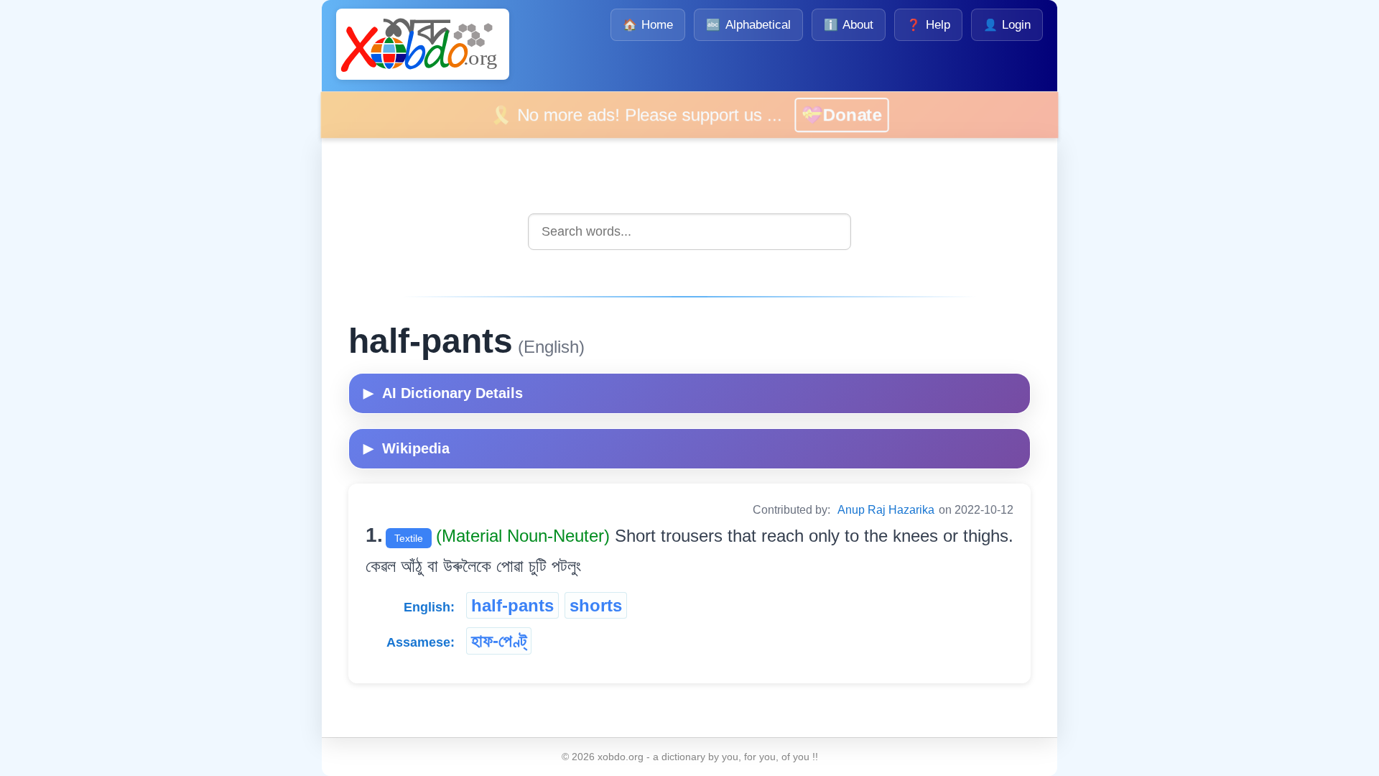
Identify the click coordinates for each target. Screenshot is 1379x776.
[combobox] (689, 231)
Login (1007, 25)
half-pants (512, 605)
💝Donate (862, 114)
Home (648, 25)
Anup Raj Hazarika (885, 510)
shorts (596, 605)
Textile (408, 538)
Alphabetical (748, 25)
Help (927, 25)
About (848, 25)
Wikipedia (406, 448)
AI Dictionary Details (443, 393)
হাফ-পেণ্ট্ (498, 640)
